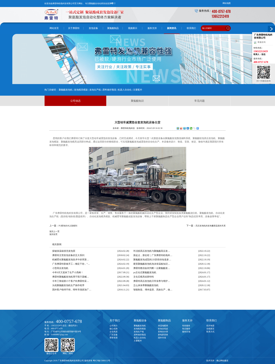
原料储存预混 (109, 89)
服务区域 (186, 332)
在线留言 (210, 329)
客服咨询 (261, 42)
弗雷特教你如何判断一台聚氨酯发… (151, 268)
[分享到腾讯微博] (184, 128)
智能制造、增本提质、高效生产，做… (152, 289)
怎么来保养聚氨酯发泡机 (146, 285)
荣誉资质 (114, 338)
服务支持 (187, 320)
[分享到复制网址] (194, 128)
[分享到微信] (191, 128)
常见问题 (199, 100)
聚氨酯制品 (164, 320)
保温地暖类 (163, 326)
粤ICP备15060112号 (101, 361)
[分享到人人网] (188, 128)
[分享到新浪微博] (181, 128)
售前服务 (186, 326)
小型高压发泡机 (60, 268)
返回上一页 (54, 231)
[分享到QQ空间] (178, 128)
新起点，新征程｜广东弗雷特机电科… (152, 255)
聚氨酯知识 (137, 100)
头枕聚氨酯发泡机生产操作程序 (68, 285)
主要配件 (137, 89)
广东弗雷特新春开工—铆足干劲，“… (71, 264)
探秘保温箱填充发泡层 (63, 251)
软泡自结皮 (163, 329)
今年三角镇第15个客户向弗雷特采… (70, 281)
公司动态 (75, 100)
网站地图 (227, 3)
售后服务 (186, 329)
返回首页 (53, 234)
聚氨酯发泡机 (65, 89)
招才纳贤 (210, 326)
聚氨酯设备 (140, 320)
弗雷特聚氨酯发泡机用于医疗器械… (70, 277)
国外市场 (162, 338)
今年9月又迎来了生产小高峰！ (67, 272)
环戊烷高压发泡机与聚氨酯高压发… (151, 251)
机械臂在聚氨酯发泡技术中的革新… (70, 259)
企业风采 (114, 332)
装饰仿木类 (163, 332)
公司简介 (114, 326)
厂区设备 (114, 335)
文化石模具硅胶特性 (143, 277)
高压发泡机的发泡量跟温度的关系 (211, 226)
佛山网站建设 (222, 361)
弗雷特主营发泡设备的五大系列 (68, 255)
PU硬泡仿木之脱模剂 (68, 226)
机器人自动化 (124, 89)
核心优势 (114, 329)
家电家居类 (163, 335)
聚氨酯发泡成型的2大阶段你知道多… (152, 259)
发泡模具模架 (81, 89)
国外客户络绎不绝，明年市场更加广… (71, 289)
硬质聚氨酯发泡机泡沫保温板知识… (151, 264)
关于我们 (115, 320)
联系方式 (210, 332)
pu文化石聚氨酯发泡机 (144, 272)
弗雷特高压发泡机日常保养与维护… (151, 281)
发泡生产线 (95, 89)
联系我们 (211, 320)
